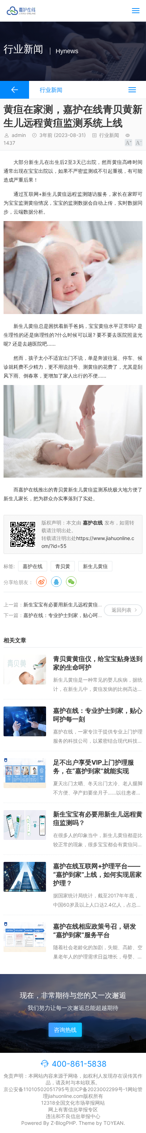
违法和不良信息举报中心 (73, 1116)
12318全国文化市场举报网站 (73, 1103)
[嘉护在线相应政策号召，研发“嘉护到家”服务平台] (25, 937)
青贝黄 (62, 566)
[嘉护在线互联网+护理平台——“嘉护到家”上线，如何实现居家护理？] (25, 877)
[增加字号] (128, 142)
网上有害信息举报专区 (73, 1109)
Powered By (36, 1123)
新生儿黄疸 (95, 566)
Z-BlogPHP (63, 1123)
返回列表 (121, 610)
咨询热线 (65, 1029)
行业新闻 (109, 135)
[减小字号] (138, 142)
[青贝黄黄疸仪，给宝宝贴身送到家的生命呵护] (25, 669)
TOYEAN (113, 1123)
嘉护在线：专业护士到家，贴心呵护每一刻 (70, 615)
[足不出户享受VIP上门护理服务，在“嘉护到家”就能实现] (25, 773)
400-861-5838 (79, 1063)
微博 (41, 581)
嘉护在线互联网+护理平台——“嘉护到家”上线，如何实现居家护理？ (97, 874)
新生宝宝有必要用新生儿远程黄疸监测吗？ (70, 604)
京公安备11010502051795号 (36, 1089)
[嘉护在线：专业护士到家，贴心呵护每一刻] (25, 721)
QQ (56, 581)
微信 (71, 581)
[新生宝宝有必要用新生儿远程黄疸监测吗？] (25, 825)
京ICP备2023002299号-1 (98, 1089)
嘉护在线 (33, 566)
